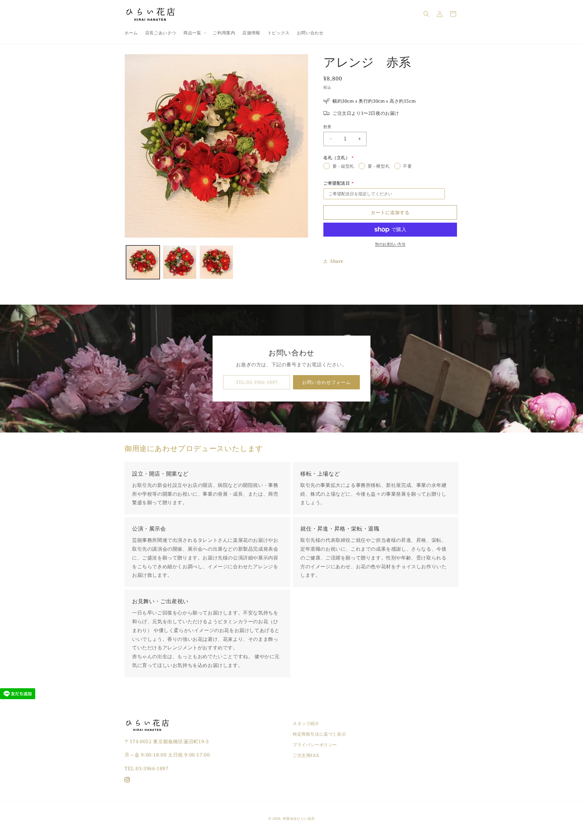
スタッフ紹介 (306, 723)
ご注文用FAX (306, 755)
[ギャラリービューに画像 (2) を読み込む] (179, 262)
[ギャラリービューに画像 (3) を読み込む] (216, 262)
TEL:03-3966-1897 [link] (257, 382)
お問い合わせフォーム (326, 382)
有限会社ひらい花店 (299, 818)
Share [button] (336, 261)
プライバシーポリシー (315, 744)
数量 (327, 126)
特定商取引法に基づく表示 (319, 734)
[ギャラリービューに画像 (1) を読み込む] (143, 262)
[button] (194, 32)
